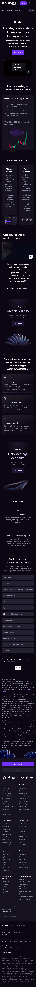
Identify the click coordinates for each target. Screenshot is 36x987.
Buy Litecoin (5, 870)
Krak (3, 948)
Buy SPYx (5, 889)
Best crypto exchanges (26, 897)
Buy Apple (22, 859)
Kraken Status (23, 806)
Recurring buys (6, 809)
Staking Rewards (7, 806)
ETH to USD (22, 826)
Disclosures (30, 914)
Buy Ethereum (6, 857)
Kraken (4, 932)
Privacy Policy (9, 661)
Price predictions (7, 845)
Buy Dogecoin (6, 859)
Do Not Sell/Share (7, 909)
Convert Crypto (25, 820)
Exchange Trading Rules (19, 914)
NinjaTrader (17, 932)
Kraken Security (24, 788)
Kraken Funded (6, 814)
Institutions (5, 801)
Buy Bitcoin (5, 854)
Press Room (22, 799)
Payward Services (7, 941)
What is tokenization (25, 891)
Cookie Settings (23, 907)
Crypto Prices (7, 820)
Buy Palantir (23, 865)
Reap (30, 941)
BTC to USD (22, 824)
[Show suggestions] (32, 602)
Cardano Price (6, 834)
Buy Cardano (6, 865)
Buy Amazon (23, 862)
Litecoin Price (6, 840)
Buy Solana (5, 867)
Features (5, 785)
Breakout (24, 932)
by (6, 926)
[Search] (30, 3)
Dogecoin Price (6, 829)
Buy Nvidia (22, 854)
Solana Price (6, 837)
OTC (11, 948)
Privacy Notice (14, 907)
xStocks (15, 941)
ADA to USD (23, 840)
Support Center (24, 809)
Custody (16, 948)
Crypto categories (8, 842)
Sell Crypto (5, 791)
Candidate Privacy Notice (9, 916)
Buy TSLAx (5, 884)
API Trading (5, 804)
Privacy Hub (5, 907)
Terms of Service (28, 659)
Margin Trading (6, 793)
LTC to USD (22, 845)
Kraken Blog (23, 793)
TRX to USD (22, 842)
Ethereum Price (6, 826)
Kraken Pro (10, 932)
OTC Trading (6, 799)
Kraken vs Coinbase (25, 899)
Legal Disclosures (21, 981)
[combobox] (16, 602)
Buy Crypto (5, 788)
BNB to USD (23, 832)
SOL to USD (22, 834)
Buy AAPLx (5, 887)
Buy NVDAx (5, 881)
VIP (29, 932)
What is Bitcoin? (24, 889)
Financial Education (26, 876)
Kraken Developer (24, 796)
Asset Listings (23, 804)
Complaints (22, 812)
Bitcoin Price (6, 824)
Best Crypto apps (24, 894)
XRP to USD (22, 829)
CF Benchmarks (23, 941)
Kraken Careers (24, 791)
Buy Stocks (23, 851)
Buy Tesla (22, 857)
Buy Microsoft (23, 867)
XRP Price (5, 832)
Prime (7, 948)
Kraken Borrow (6, 812)
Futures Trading (7, 796)
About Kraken (24, 785)
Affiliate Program (24, 801)
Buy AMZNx (5, 892)
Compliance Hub (6, 911)
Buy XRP (4, 862)
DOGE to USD (23, 837)
